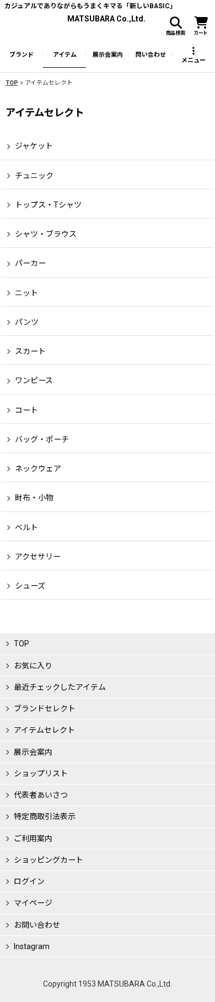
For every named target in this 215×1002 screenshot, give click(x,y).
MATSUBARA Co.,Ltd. (106, 18)
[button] (175, 26)
